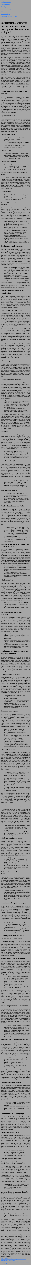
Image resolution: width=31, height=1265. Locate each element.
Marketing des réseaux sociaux (9, 16)
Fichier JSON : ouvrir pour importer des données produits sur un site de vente (13, 1259)
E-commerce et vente (6, 9)
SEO (2, 11)
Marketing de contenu (6, 7)
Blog (2, 18)
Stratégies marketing (6, 2)
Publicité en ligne (5, 14)
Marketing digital (5, 4)
